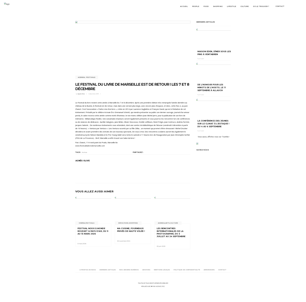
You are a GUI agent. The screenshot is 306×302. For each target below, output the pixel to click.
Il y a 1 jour (200, 58)
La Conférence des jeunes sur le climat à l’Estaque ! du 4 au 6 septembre (213, 124)
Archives (146, 270)
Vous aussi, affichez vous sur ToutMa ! (213, 136)
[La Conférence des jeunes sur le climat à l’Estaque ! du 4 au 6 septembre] (213, 107)
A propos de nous (88, 270)
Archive (84, 152)
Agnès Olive (81, 94)
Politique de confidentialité (187, 270)
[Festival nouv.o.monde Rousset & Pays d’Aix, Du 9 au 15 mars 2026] (93, 210)
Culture (174, 223)
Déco (120, 223)
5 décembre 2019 (94, 94)
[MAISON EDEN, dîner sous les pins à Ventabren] (213, 38)
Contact (222, 270)
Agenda (81, 77)
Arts (167, 223)
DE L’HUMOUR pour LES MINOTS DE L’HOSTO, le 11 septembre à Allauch (211, 88)
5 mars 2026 (82, 243)
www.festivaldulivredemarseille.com (90, 145)
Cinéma (82, 223)
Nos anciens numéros (129, 270)
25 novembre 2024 (123, 241)
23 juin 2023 (161, 246)
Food (126, 223)
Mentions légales (162, 270)
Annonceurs (209, 270)
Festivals (91, 77)
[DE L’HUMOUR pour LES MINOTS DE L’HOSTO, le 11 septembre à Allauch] (213, 71)
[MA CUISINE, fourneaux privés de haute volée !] (133, 210)
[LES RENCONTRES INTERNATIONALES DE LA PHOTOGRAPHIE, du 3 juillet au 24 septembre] (172, 210)
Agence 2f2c (160, 286)
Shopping (133, 223)
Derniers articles (108, 270)
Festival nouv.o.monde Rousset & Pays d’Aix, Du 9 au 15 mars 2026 (93, 231)
